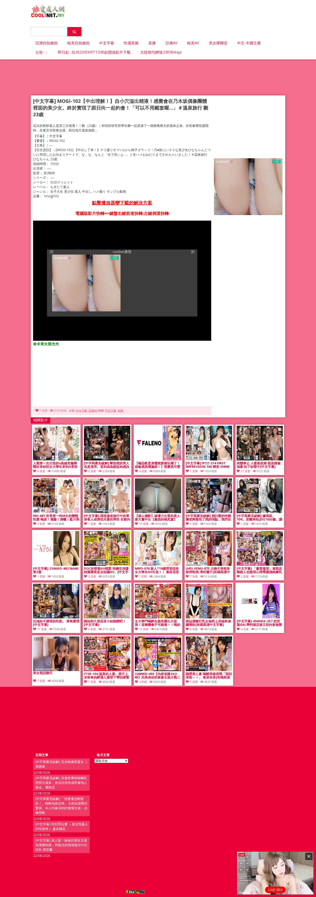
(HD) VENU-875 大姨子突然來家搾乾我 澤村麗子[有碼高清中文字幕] (208, 570)
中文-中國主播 (249, 43)
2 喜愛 (245, 576)
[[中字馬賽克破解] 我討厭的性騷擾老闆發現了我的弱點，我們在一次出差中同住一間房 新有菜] (209, 512)
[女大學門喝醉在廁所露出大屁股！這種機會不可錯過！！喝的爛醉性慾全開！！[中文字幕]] (158, 617)
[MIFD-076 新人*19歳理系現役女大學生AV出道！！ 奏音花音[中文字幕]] (158, 564)
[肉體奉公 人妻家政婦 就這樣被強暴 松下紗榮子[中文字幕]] (260, 459)
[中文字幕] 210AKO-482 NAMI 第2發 (55, 570)
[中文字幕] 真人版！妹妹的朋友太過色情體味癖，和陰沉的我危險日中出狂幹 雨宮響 (61, 845)
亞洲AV (171, 43)
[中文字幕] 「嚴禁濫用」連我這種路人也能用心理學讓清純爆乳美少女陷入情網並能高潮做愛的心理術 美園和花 (259, 570)
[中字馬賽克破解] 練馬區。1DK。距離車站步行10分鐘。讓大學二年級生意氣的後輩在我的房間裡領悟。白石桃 (259, 517)
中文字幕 (106, 43)
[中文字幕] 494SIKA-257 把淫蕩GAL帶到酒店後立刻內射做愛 (259, 623)
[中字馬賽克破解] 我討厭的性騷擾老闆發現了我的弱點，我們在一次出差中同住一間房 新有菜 (208, 517)
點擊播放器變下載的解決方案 (122, 203)
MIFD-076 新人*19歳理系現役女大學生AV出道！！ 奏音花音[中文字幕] (157, 570)
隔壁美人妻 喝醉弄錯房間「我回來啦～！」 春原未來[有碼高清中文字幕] (209, 675)
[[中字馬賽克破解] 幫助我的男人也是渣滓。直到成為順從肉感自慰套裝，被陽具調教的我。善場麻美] (107, 459)
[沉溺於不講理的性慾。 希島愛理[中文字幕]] (56, 617)
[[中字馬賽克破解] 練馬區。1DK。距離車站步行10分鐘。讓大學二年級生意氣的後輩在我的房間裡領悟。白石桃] (260, 512)
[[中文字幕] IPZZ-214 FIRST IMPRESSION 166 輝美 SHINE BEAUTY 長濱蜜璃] (209, 459)
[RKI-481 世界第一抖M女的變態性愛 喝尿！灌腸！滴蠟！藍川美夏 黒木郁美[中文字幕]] (56, 512)
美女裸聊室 (218, 43)
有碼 (120, 411)
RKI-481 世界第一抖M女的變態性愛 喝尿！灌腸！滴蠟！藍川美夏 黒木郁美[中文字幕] (56, 517)
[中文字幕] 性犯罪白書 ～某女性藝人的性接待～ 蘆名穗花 (61, 826)
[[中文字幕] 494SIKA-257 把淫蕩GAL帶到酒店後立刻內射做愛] (260, 617)
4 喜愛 (143, 471)
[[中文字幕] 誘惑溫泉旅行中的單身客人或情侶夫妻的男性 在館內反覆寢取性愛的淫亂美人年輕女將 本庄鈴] (107, 512)
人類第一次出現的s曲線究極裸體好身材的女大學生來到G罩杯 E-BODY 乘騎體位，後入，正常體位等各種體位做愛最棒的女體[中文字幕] (55, 465)
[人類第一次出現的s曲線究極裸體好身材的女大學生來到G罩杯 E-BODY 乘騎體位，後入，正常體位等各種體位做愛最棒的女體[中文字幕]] (56, 459)
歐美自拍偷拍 (78, 43)
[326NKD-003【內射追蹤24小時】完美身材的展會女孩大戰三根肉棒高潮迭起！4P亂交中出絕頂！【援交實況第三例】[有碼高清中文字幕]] (158, 670)
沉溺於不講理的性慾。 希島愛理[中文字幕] (56, 623)
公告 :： (41, 52)
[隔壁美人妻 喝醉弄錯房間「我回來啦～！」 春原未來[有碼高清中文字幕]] (209, 670)
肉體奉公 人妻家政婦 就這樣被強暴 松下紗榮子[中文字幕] (259, 465)
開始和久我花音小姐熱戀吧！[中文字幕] (105, 623)
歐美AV (193, 43)
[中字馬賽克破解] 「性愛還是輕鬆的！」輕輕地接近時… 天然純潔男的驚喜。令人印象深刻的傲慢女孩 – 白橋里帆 (61, 806)
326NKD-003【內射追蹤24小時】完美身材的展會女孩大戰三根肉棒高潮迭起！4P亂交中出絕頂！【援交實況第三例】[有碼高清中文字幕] (158, 675)
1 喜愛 (194, 471)
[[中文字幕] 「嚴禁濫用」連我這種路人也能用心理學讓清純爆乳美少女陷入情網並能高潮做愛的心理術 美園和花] (260, 564)
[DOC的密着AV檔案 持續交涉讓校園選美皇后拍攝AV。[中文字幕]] (107, 564)
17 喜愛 (42, 629)
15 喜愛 (144, 524)
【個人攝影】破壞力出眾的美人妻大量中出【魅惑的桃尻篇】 (157, 517)
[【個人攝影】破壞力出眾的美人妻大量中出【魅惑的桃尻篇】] (158, 512)
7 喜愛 (43, 411)
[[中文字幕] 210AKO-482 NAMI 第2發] (56, 564)
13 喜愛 (144, 629)
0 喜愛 (92, 471)
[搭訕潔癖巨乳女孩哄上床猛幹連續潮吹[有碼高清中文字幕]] (209, 617)
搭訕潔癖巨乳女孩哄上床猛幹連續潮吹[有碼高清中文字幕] (208, 623)
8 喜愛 (41, 471)
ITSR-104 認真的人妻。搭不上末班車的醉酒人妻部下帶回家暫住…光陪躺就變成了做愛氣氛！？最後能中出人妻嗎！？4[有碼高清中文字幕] (106, 675)
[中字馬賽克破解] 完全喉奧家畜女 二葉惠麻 (61, 764)
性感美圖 (131, 43)
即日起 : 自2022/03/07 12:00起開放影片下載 (94, 52)
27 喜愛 (245, 471)
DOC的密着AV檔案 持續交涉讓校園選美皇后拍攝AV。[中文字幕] (106, 570)
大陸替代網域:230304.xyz (161, 52)
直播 (152, 43)
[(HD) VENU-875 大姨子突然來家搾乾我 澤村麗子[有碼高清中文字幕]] (209, 564)
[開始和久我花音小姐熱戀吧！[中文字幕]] (107, 617)
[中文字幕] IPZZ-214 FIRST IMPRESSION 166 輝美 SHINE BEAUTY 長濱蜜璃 (208, 465)
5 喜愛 (194, 682)
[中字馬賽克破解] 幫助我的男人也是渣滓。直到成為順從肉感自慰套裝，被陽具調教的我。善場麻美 (106, 465)
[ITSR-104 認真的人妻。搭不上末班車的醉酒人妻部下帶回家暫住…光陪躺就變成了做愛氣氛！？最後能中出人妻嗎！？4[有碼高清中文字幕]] (107, 670)
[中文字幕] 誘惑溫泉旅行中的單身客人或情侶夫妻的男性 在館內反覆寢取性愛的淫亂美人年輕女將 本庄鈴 (107, 517)
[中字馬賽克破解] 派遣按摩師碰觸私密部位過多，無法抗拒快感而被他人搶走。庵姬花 (61, 782)
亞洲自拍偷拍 (46, 43)
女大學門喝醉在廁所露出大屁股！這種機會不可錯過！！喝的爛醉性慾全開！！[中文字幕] (157, 623)
